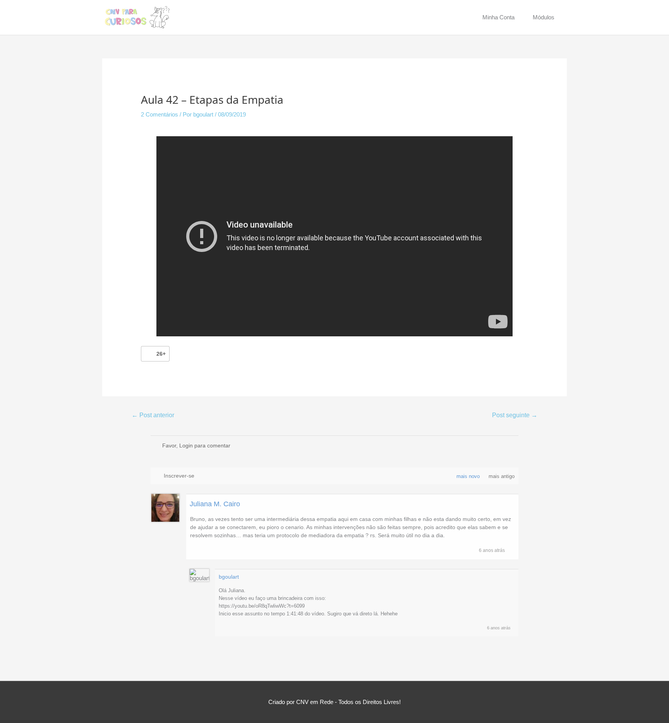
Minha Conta (498, 17)
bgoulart (229, 577)
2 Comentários (159, 114)
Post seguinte (514, 415)
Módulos (543, 17)
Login (186, 445)
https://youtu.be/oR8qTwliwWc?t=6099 (262, 606)
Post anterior (153, 415)
